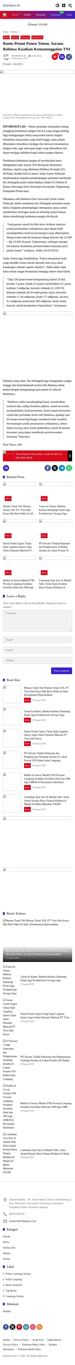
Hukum (7, 1253)
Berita (6, 37)
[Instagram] (33, 1327)
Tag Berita (11, 1290)
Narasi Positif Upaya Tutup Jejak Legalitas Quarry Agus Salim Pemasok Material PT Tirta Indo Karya (17, 547)
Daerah (15, 37)
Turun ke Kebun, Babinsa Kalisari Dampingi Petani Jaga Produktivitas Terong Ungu (54, 510)
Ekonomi (25, 37)
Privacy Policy (21, 1340)
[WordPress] (26, 1327)
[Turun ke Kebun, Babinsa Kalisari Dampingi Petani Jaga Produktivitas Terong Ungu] (55, 492)
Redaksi (7, 1311)
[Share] (69, 57)
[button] (57, 5)
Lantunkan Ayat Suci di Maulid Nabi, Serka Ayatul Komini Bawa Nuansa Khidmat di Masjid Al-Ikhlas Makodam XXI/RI (55, 584)
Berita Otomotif (14, 1285)
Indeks (6, 1340)
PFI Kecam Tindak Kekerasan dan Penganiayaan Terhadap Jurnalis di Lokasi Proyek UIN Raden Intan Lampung (54, 547)
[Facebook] (48, 468)
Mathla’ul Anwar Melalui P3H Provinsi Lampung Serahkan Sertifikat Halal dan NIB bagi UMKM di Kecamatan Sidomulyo (18, 584)
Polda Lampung (14, 1279)
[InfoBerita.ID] (11, 5)
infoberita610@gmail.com (22, 1221)
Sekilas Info (37, 37)
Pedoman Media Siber (33, 1344)
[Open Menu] (64, 5)
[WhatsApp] (69, 468)
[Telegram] (62, 468)
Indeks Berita (54, 1340)
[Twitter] (55, 468)
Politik (6, 1259)
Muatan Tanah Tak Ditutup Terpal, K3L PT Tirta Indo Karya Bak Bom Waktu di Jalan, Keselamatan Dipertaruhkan (19, 510)
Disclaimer (8, 1349)
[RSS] (39, 1327)
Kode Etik (38, 1340)
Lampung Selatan (15, 1296)
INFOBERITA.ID (18, 56)
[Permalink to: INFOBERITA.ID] (7, 57)
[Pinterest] (19, 1327)
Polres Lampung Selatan (18, 1273)
